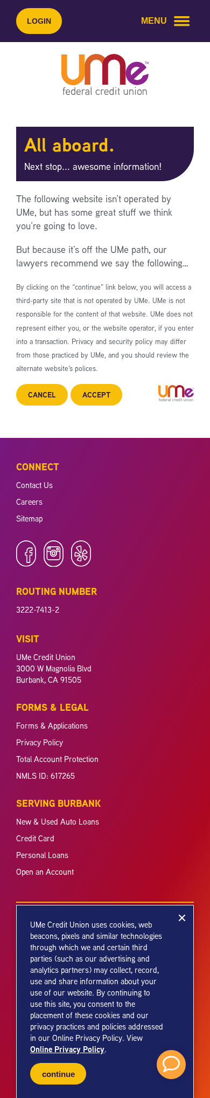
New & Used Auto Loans (57, 821)
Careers (29, 502)
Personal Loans (42, 855)
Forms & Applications (52, 725)
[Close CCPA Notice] (182, 918)
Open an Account (45, 872)
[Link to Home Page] (105, 76)
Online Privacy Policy (67, 1049)
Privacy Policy (39, 742)
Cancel (42, 394)
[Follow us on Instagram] (54, 564)
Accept (96, 394)
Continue (58, 1074)
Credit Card (35, 838)
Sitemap (29, 518)
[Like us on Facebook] (26, 564)
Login (39, 21)
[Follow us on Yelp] (81, 564)
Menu (154, 20)
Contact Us (34, 485)
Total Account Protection (57, 759)
